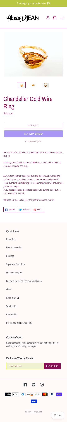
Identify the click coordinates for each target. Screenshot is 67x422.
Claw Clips (11, 239)
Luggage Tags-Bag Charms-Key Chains (24, 281)
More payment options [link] (33, 141)
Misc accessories (14, 272)
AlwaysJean (37, 411)
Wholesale (11, 306)
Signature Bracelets (15, 264)
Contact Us (11, 314)
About (9, 289)
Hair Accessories (14, 247)
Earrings (10, 255)
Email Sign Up (12, 297)
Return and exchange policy (19, 322)
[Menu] (61, 17)
